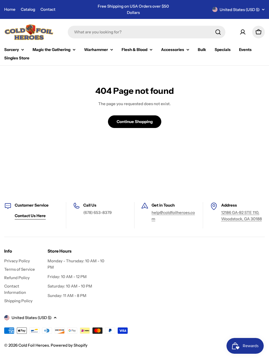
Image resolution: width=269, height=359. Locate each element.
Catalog (28, 9)
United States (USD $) (240, 9)
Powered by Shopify (69, 345)
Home (9, 9)
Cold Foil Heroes (33, 345)
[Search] (218, 32)
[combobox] (146, 32)
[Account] (243, 32)
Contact (47, 9)
